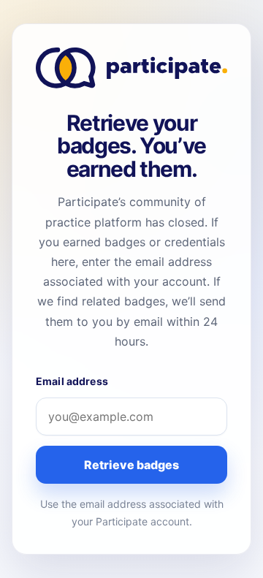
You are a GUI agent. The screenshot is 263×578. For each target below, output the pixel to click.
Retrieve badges (131, 464)
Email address (72, 381)
